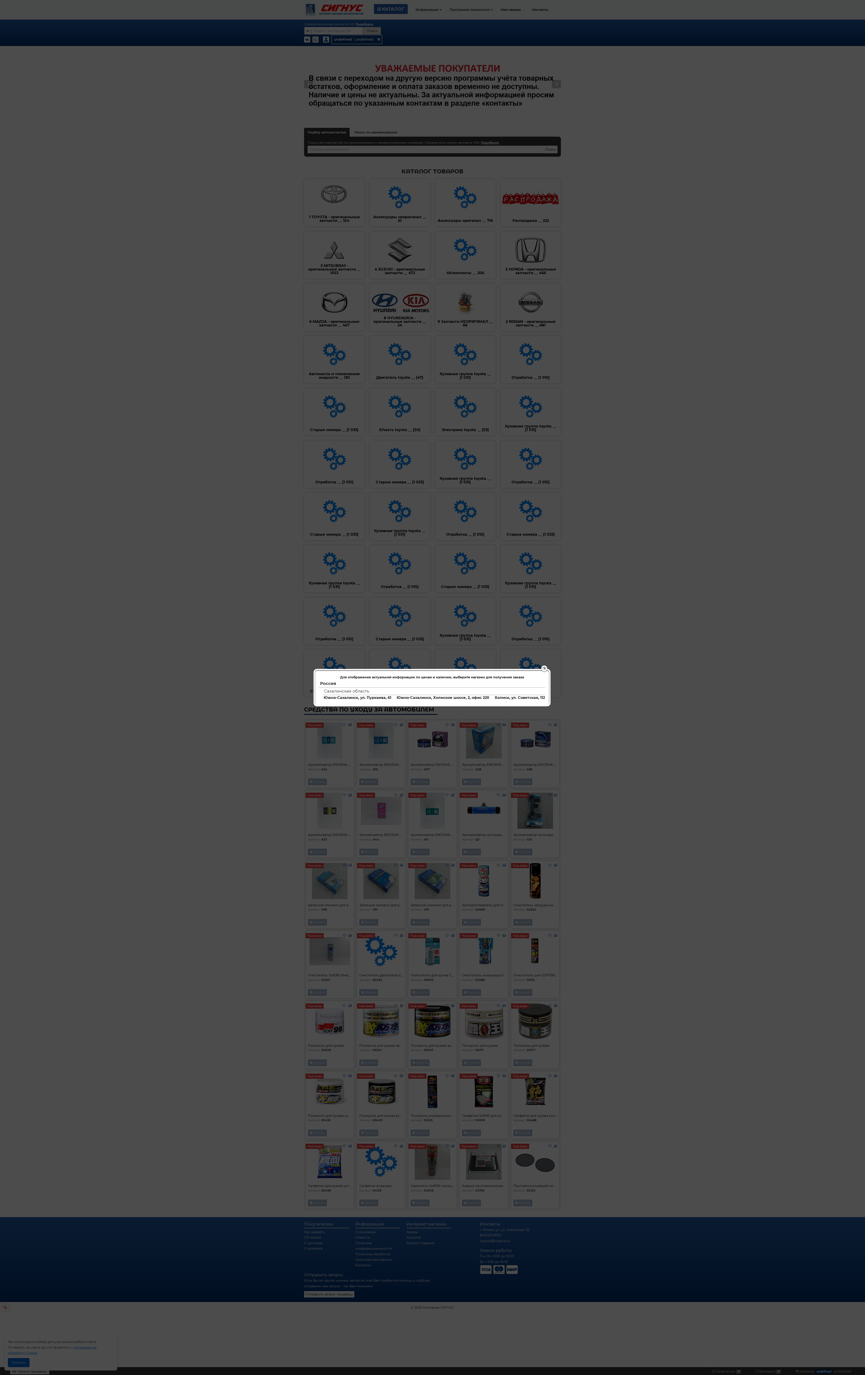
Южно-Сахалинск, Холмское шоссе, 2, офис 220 (443, 698)
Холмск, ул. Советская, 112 (520, 698)
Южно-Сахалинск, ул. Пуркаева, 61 (357, 698)
